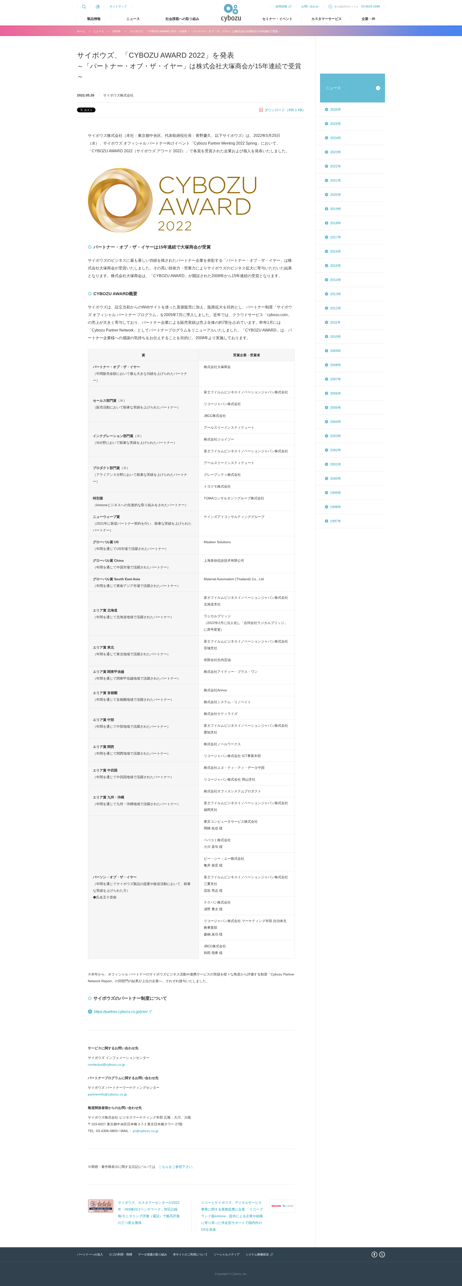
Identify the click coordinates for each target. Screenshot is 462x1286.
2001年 (335, 464)
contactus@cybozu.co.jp (106, 1064)
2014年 (335, 280)
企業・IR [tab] (368, 19)
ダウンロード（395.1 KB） (285, 110)
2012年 (335, 308)
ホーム (81, 31)
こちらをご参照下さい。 (177, 1167)
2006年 (335, 393)
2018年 (335, 223)
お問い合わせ (310, 6)
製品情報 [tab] (94, 19)
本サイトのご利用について (190, 1254)
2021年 (335, 180)
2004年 (335, 422)
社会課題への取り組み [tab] (182, 19)
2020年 (335, 195)
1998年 (335, 507)
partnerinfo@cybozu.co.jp (107, 1094)
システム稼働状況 (257, 1254)
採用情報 (281, 6)
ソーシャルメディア (227, 1254)
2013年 (335, 294)
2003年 (335, 436)
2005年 (335, 407)
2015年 (335, 265)
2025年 (335, 124)
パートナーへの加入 (90, 1254)
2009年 (335, 351)
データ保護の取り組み (152, 1254)
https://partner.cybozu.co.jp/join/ (121, 1012)
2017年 (335, 237)
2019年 (335, 209)
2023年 (335, 152)
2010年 (335, 336)
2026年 (335, 109)
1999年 (335, 493)
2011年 (335, 322)
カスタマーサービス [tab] (326, 19)
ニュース (133, 19)
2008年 (335, 365)
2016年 (335, 251)
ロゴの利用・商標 (120, 1254)
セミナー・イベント (277, 19)
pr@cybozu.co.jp (145, 1131)
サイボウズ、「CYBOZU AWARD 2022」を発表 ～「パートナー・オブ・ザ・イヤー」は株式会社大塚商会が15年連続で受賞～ (204, 31)
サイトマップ (118, 6)
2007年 (335, 379)
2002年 (335, 450)
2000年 (335, 478)
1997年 (335, 521)
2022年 (116, 31)
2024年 (335, 138)
